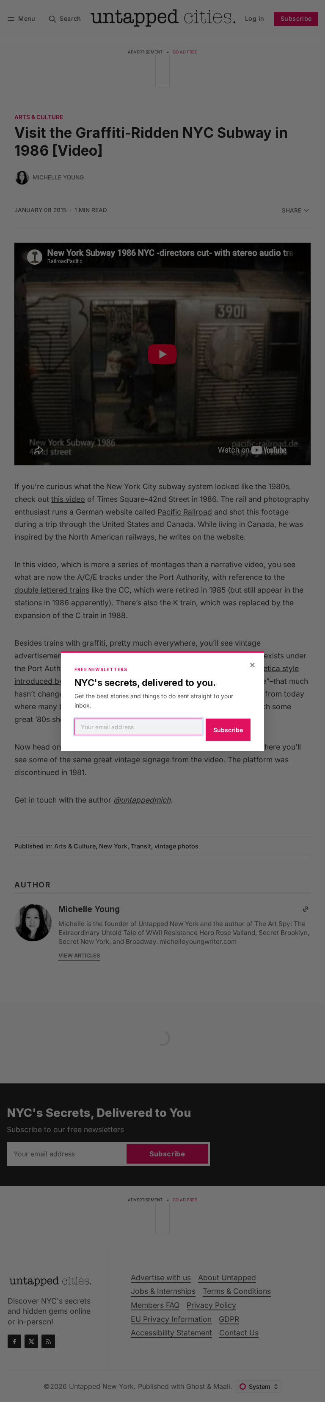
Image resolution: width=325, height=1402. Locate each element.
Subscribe (228, 729)
